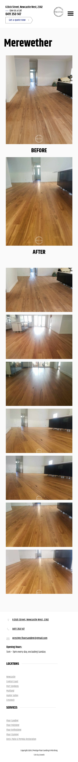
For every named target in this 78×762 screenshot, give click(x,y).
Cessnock (10, 700)
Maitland (10, 691)
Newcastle (10, 677)
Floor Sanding (12, 721)
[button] (70, 13)
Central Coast (12, 682)
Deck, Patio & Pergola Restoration (21, 739)
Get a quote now (17, 20)
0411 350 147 (13, 14)
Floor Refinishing (13, 730)
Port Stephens (12, 686)
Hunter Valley (12, 696)
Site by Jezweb (39, 755)
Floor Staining (12, 735)
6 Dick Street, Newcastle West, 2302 (30, 619)
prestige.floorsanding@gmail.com (29, 638)
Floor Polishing (12, 725)
